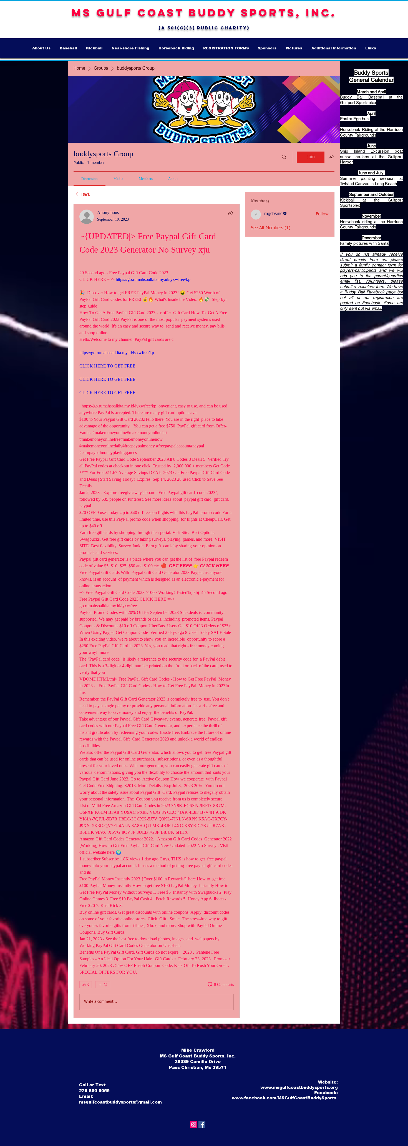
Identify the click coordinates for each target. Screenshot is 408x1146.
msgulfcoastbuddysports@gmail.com (120, 1102)
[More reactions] (102, 984)
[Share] (230, 213)
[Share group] (331, 156)
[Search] (284, 157)
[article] (157, 611)
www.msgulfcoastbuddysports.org (299, 1087)
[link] (89, 179)
